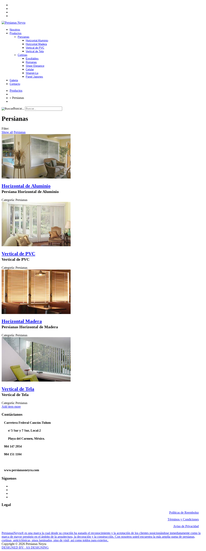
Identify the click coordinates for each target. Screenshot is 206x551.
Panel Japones (34, 76)
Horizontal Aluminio (37, 40)
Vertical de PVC (35, 47)
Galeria (14, 80)
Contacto (15, 83)
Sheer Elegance (35, 65)
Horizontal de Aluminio (26, 186)
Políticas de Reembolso (184, 512)
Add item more (11, 406)
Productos (16, 33)
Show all (7, 132)
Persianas (23, 36)
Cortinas (22, 54)
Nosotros (15, 29)
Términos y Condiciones (183, 519)
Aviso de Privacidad (186, 526)
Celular (30, 69)
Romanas (31, 62)
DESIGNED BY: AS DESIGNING (25, 547)
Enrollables (32, 58)
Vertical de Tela (35, 51)
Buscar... (18, 108)
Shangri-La (32, 73)
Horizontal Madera (36, 44)
